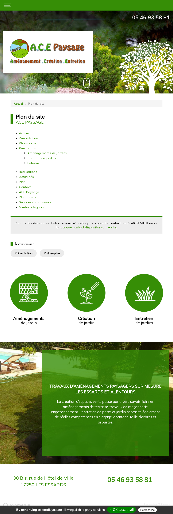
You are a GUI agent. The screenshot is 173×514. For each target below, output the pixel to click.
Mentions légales (31, 207)
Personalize (147, 509)
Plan (22, 182)
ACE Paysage (29, 192)
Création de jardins (41, 158)
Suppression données (35, 202)
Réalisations (28, 172)
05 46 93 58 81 (151, 17)
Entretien (34, 163)
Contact (25, 187)
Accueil (18, 104)
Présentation (28, 138)
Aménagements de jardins (47, 153)
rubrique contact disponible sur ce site (88, 227)
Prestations (27, 148)
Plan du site (27, 197)
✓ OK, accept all (121, 509)
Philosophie (27, 143)
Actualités (26, 177)
